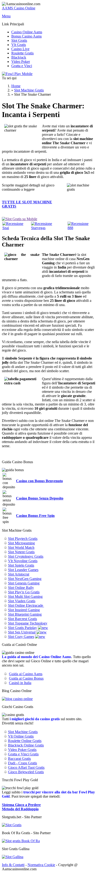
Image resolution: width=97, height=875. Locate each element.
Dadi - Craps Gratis (22, 763)
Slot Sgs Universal (22, 632)
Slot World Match (21, 547)
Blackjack (18, 57)
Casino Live (20, 49)
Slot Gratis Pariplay (22, 628)
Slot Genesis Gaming (24, 583)
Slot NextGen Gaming (24, 579)
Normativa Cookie (41, 865)
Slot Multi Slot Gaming (25, 596)
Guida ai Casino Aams (25, 674)
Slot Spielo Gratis (21, 565)
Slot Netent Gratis (21, 552)
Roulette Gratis (22, 53)
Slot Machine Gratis (29, 90)
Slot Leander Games (23, 570)
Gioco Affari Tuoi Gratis (26, 767)
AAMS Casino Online (18, 8)
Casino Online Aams (26, 32)
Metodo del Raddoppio (20, 809)
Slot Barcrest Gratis (22, 619)
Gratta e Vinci (21, 66)
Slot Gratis (19, 40)
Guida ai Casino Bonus (26, 678)
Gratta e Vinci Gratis (23, 754)
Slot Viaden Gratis (21, 601)
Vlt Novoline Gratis (22, 561)
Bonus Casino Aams (26, 36)
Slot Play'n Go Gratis (24, 592)
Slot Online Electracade (26, 605)
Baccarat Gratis (19, 759)
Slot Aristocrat (18, 574)
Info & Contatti (13, 865)
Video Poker (20, 62)
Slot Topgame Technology (27, 623)
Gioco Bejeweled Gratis (26, 772)
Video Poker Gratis (22, 750)
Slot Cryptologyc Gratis (25, 556)
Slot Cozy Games (21, 637)
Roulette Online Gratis (24, 741)
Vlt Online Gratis (21, 736)
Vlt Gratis (18, 45)
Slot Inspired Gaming (24, 610)
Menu (6, 16)
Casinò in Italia (20, 683)
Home (15, 86)
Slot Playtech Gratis (22, 539)
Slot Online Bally (21, 588)
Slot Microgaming (21, 543)
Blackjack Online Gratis (26, 745)
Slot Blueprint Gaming (25, 614)
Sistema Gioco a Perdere (21, 805)
